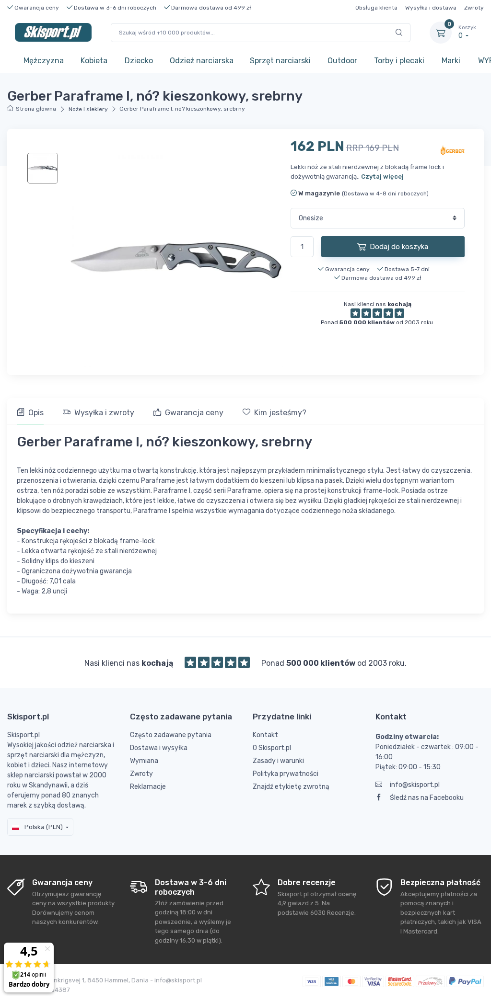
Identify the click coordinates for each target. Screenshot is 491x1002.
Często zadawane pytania (170, 735)
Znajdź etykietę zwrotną (291, 787)
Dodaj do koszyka (399, 246)
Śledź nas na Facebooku (427, 798)
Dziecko (139, 60)
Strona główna (36, 108)
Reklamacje (148, 787)
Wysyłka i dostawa (430, 7)
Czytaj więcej (382, 176)
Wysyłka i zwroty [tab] (104, 412)
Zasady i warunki (278, 761)
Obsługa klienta (376, 7)
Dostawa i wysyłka (158, 748)
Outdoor (342, 60)
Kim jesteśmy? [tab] (280, 412)
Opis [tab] (36, 412)
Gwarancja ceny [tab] (194, 412)
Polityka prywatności (285, 774)
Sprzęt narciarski (280, 60)
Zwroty (474, 7)
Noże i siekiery (88, 109)
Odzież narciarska (202, 60)
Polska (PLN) (43, 827)
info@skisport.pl (415, 785)
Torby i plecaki (399, 60)
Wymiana (144, 761)
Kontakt (265, 735)
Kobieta (94, 60)
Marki (451, 60)
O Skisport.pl (272, 748)
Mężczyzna (43, 60)
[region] (43, 168)
